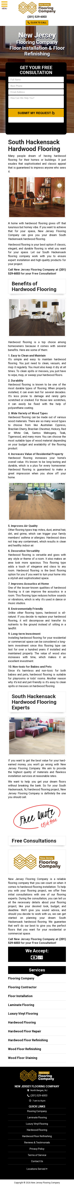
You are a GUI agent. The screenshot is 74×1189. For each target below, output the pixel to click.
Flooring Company (21, 978)
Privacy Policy (37, 1148)
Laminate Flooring (21, 1005)
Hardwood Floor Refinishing (28, 1040)
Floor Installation (20, 996)
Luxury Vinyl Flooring (23, 1013)
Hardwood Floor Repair (24, 1031)
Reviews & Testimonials (37, 1142)
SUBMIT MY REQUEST (35, 112)
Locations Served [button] (36, 1169)
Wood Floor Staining (22, 1058)
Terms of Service (37, 1155)
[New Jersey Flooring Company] (37, 1076)
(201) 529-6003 (37, 16)
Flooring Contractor (22, 987)
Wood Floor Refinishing (24, 1049)
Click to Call (38, 22)
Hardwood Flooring (22, 1022)
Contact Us (37, 1161)
